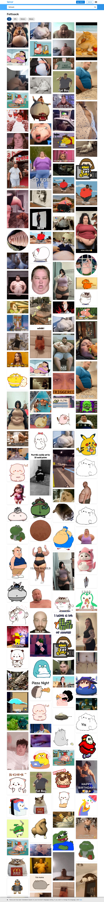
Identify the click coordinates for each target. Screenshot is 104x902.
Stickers (23, 19)
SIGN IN (90, 2)
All (9, 19)
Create (81, 2)
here (80, 900)
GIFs (15, 19)
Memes (31, 19)
